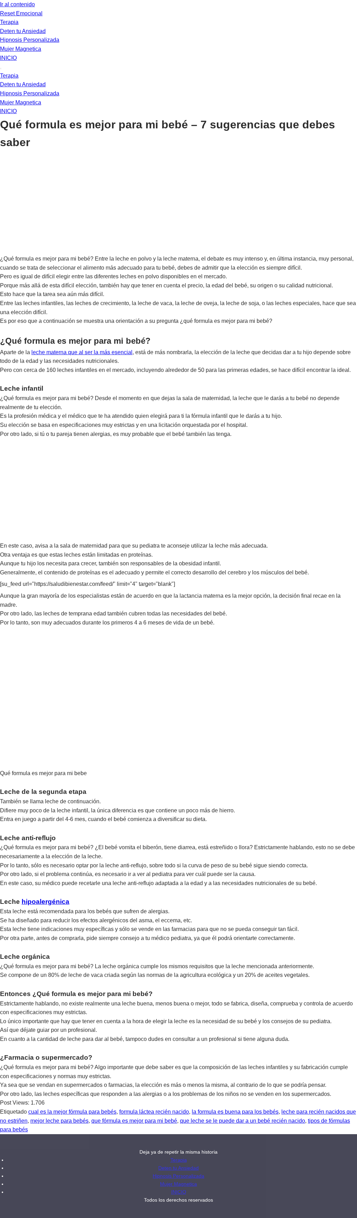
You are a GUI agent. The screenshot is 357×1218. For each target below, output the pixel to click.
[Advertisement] (178, 203)
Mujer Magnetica (20, 49)
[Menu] (0, 68)
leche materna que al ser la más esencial (81, 352)
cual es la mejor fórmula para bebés (72, 1112)
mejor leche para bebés (59, 1121)
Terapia (9, 22)
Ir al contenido (17, 4)
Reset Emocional (21, 13)
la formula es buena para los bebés (235, 1112)
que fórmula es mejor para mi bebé (134, 1121)
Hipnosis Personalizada (29, 40)
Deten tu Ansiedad (23, 31)
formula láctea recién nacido (154, 1112)
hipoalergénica (45, 901)
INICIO (8, 58)
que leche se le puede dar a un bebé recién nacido (242, 1121)
